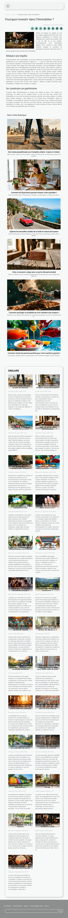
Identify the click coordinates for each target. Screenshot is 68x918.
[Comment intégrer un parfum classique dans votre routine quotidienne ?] (20, 543)
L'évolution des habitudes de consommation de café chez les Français (20, 866)
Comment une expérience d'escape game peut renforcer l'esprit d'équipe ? (20, 629)
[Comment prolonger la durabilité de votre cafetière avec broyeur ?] (34, 295)
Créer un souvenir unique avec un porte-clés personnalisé (34, 272)
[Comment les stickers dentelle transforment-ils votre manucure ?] (47, 501)
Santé (26, 906)
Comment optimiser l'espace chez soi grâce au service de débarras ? (47, 628)
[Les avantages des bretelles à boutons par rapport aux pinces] (47, 742)
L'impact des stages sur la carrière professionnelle (47, 824)
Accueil (7, 15)
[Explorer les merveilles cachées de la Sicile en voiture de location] (34, 213)
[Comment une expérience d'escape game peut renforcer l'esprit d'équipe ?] (20, 623)
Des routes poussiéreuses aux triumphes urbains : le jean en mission (34, 152)
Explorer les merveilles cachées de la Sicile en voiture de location (34, 231)
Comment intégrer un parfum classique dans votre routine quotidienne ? (20, 548)
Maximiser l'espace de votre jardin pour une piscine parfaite (20, 505)
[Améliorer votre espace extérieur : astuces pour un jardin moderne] (20, 663)
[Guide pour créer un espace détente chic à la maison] (20, 820)
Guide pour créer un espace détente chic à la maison (20, 824)
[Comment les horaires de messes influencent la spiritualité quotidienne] (20, 702)
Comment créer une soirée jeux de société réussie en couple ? (20, 588)
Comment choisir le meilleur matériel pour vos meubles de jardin (21, 746)
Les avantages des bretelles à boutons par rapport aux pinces (47, 746)
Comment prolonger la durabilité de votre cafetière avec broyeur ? (34, 312)
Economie (7, 906)
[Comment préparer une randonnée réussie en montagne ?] (47, 584)
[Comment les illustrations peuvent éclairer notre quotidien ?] (34, 174)
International (17, 906)
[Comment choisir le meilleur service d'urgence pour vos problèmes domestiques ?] (47, 543)
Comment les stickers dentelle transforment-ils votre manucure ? (47, 505)
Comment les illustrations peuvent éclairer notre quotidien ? (34, 192)
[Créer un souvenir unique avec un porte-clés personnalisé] (34, 254)
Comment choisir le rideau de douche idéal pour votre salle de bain (47, 667)
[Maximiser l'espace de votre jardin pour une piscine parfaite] (20, 501)
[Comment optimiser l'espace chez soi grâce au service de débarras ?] (47, 623)
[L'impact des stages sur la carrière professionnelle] (47, 820)
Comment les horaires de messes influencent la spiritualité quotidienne (20, 706)
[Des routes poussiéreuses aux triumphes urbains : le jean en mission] (34, 134)
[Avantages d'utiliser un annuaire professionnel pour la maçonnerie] (47, 702)
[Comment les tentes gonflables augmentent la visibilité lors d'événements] (20, 781)
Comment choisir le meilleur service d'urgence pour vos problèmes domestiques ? (47, 549)
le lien (38, 62)
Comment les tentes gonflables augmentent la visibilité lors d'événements (20, 786)
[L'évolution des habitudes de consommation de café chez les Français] (20, 862)
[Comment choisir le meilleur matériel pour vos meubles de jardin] (20, 742)
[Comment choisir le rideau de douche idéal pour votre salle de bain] (47, 663)
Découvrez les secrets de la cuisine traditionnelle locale (47, 785)
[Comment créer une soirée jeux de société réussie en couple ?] (20, 584)
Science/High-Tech (36, 906)
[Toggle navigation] (8, 6)
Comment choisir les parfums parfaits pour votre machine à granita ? (34, 353)
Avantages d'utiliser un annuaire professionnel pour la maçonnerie (47, 706)
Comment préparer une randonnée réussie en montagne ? (47, 588)
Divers (14, 15)
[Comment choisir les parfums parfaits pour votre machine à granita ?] (34, 335)
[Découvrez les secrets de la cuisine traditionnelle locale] (47, 781)
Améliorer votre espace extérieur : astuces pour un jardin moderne (20, 667)
